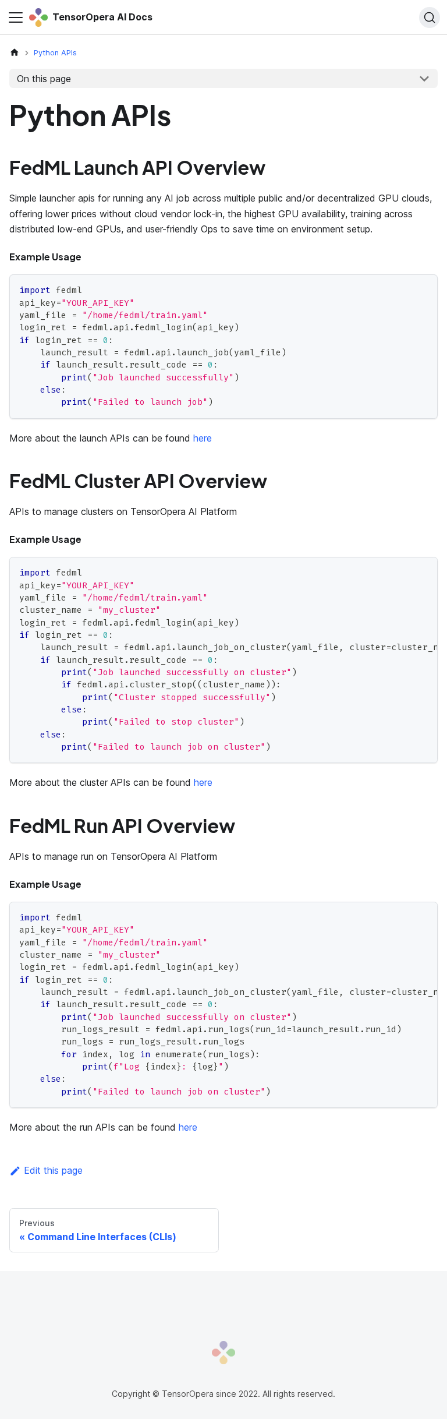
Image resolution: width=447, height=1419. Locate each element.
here (202, 438)
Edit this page (53, 1170)
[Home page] (14, 53)
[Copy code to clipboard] (423, 288)
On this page (44, 78)
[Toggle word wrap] (402, 571)
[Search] (429, 17)
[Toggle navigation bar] (15, 17)
